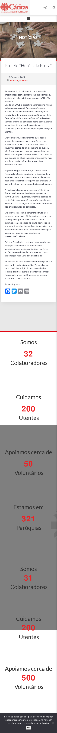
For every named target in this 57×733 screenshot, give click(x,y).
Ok (28, 727)
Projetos (23, 80)
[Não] (53, 723)
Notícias (14, 80)
